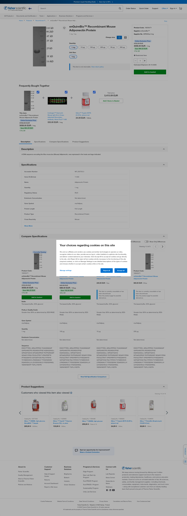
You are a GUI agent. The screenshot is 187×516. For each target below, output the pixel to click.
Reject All (106, 270)
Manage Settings (65, 270)
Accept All (121, 270)
